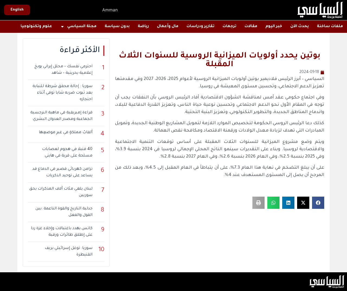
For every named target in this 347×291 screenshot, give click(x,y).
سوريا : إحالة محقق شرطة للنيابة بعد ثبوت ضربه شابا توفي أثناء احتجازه (62, 93)
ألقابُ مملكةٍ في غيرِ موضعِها (65, 132)
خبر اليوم (273, 26)
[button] (318, 203)
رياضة (143, 26)
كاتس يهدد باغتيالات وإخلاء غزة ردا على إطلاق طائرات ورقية (61, 231)
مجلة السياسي (82, 26)
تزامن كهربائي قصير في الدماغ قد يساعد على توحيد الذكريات (62, 172)
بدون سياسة (117, 26)
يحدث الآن (299, 26)
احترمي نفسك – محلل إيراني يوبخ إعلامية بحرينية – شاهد (63, 70)
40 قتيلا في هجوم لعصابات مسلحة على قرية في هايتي (67, 152)
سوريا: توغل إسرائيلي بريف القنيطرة (68, 251)
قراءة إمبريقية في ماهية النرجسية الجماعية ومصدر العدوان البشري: (61, 116)
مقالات (251, 26)
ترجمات (229, 26)
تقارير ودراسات (200, 26)
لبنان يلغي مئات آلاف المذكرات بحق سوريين (60, 192)
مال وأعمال (167, 26)
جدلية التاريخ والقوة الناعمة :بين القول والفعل (64, 212)
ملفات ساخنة (330, 26)
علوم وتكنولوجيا (36, 26)
